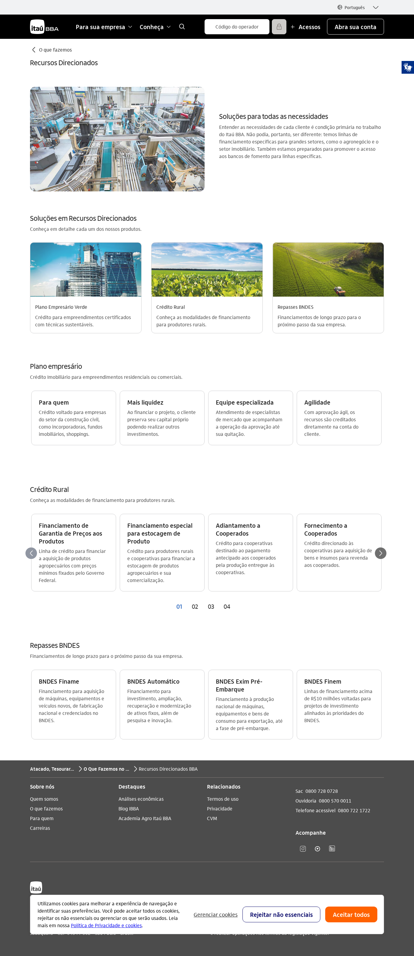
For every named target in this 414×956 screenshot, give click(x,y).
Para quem (42, 818)
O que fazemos (46, 808)
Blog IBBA (129, 808)
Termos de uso (223, 799)
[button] (357, 7)
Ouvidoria (305, 800)
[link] (181, 27)
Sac (299, 791)
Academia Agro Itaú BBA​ (145, 818)
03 (211, 606)
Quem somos (44, 799)
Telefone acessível (315, 810)
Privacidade (219, 808)
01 (179, 606)
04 (227, 606)
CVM (212, 818)
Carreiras (40, 828)
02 (195, 606)
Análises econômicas (141, 799)
